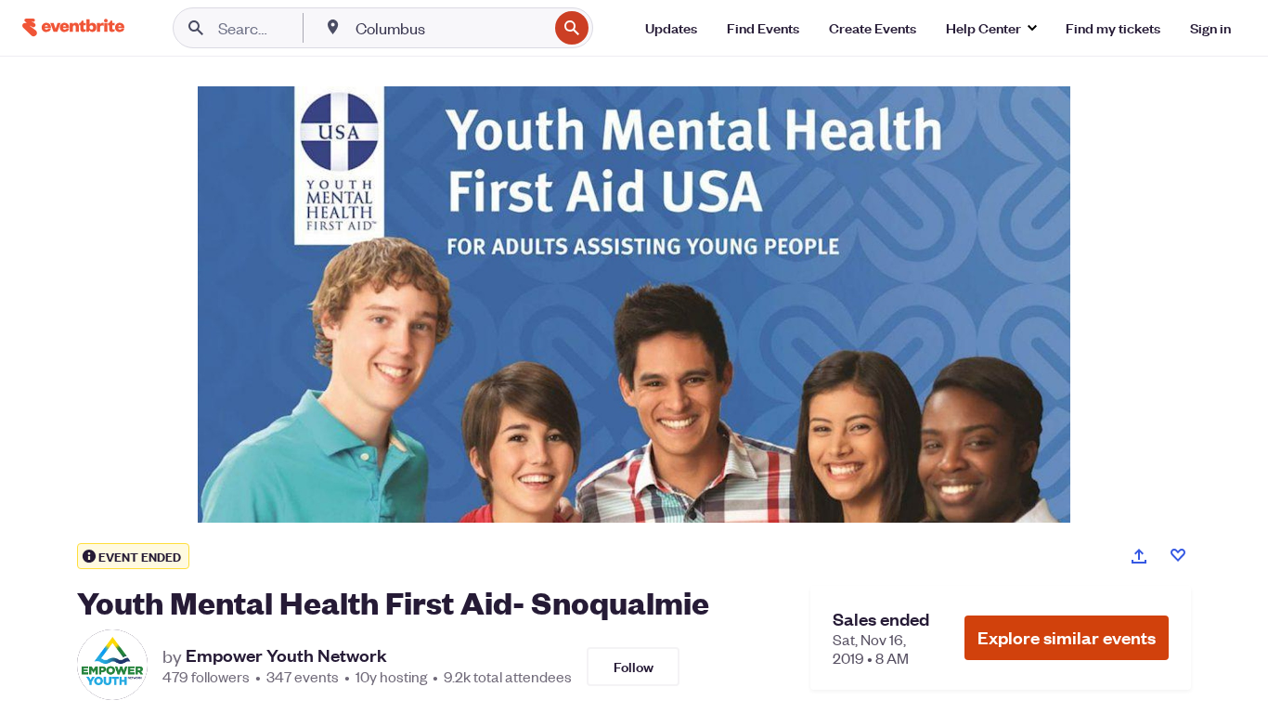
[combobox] (449, 27)
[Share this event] (1139, 556)
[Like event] (1178, 555)
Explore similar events (1066, 637)
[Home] (73, 27)
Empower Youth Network (286, 655)
